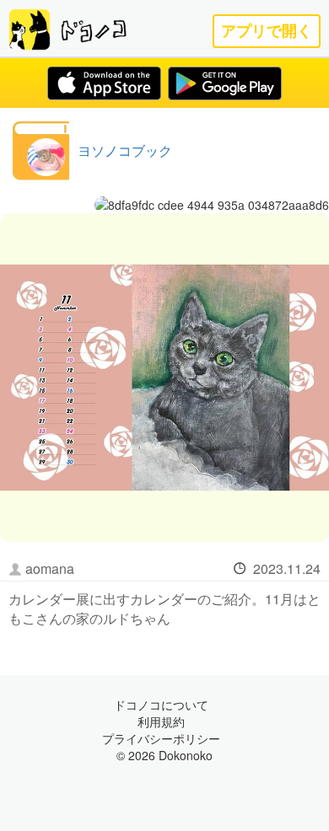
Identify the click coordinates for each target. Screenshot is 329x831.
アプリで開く (266, 30)
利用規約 (161, 721)
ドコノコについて (161, 704)
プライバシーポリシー (161, 738)
